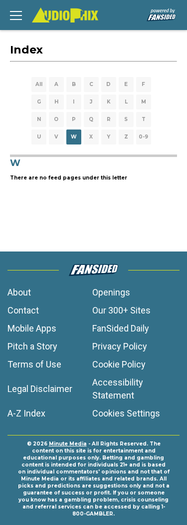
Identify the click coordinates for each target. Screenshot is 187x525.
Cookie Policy (119, 364)
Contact (23, 310)
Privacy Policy (119, 346)
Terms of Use (34, 364)
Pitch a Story (32, 346)
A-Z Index (26, 413)
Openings (111, 292)
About (19, 292)
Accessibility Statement (117, 388)
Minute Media (68, 443)
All (38, 84)
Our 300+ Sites (121, 310)
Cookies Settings (126, 413)
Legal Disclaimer (39, 389)
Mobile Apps (31, 328)
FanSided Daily (120, 328)
